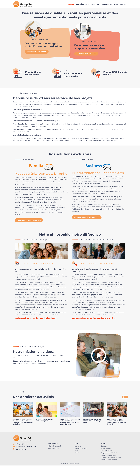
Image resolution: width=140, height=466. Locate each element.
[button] (126, 397)
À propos (78, 446)
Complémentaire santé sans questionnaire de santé (111, 458)
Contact (103, 446)
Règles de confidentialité (109, 453)
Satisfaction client (81, 448)
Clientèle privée (53, 448)
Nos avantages (106, 448)
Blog (76, 450)
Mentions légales (107, 450)
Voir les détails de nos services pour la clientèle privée (36, 318)
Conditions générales (108, 455)
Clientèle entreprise (55, 446)
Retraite (77, 453)
